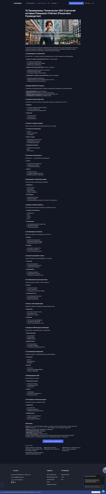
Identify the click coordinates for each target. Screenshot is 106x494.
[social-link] (11, 482)
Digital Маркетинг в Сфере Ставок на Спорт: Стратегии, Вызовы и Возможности (71, 449)
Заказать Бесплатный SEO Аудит (53, 441)
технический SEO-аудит (41, 427)
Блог (62, 479)
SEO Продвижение (51, 474)
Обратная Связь (65, 474)
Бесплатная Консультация (76, 3)
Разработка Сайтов (41, 3)
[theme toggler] (93, 3)
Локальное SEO (50, 479)
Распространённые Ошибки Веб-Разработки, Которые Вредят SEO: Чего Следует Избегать (33, 449)
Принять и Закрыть (96, 492)
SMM (49, 3)
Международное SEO (52, 477)
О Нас (62, 477)
